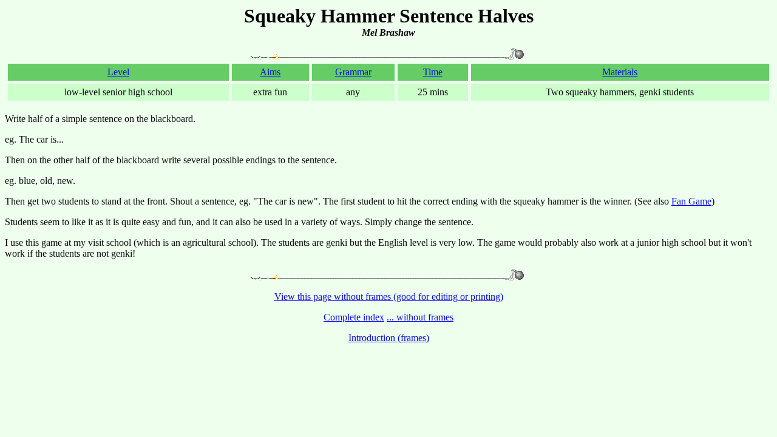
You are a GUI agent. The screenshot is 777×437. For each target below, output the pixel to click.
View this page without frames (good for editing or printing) (388, 296)
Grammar (353, 72)
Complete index (354, 317)
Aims (270, 72)
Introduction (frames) (388, 338)
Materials (619, 72)
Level (118, 72)
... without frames (420, 317)
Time (433, 72)
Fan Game (691, 201)
